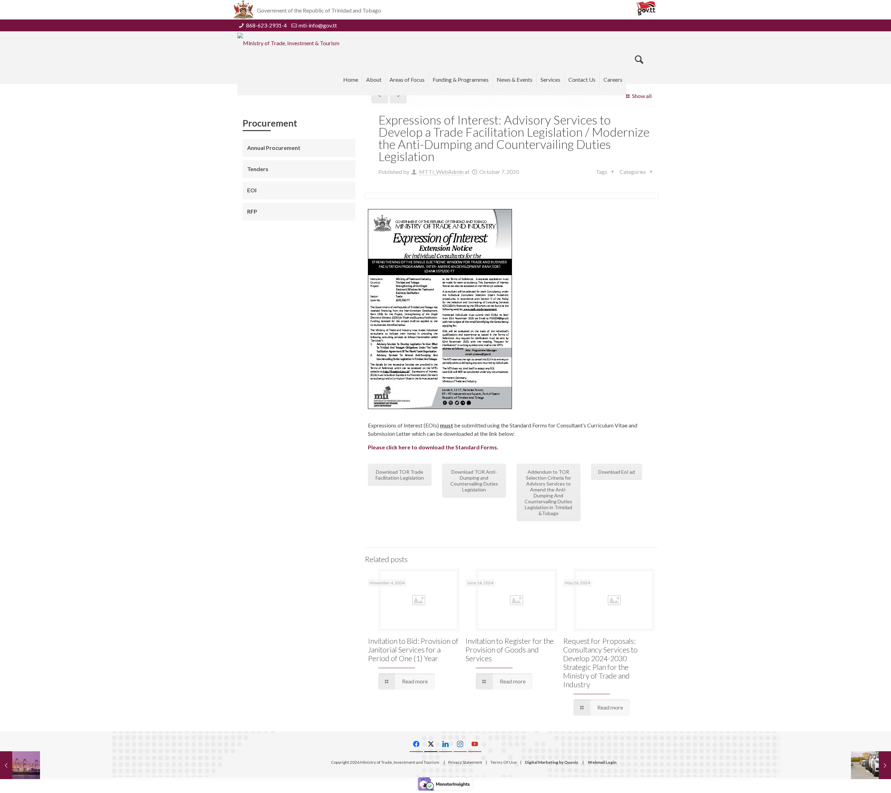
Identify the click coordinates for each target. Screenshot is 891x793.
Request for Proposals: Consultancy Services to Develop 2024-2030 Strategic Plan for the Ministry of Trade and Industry (600, 662)
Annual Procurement (273, 147)
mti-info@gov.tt (318, 25)
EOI (252, 190)
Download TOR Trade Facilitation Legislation (400, 475)
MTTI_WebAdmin (441, 171)
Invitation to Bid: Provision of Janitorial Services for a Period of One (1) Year (413, 649)
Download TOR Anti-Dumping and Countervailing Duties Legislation (474, 480)
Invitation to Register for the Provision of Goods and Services (509, 649)
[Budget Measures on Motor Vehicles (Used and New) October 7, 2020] (871, 765)
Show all (641, 96)
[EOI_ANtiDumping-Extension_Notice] (440, 309)
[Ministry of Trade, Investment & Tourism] (288, 43)
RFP (252, 211)
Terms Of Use (503, 762)
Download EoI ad (616, 472)
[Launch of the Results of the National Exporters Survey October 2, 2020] (20, 765)
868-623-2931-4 (266, 25)
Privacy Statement (465, 762)
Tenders (257, 169)
